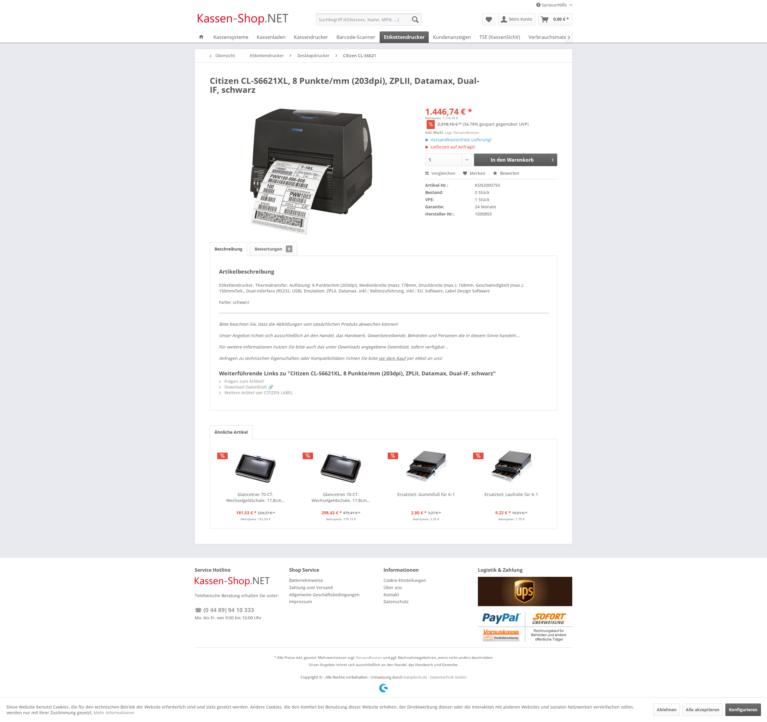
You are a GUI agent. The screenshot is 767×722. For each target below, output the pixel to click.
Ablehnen (667, 709)
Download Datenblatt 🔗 (248, 387)
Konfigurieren (743, 709)
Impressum (300, 601)
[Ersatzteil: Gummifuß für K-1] (426, 468)
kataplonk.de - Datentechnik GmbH (435, 677)
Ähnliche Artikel (231, 432)
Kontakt (391, 594)
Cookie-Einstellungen (405, 580)
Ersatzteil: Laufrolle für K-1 (511, 494)
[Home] (201, 37)
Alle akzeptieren (702, 709)
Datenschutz (396, 601)
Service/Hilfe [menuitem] (554, 5)
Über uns (393, 587)
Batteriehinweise (306, 580)
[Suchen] (415, 19)
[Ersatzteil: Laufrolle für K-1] (511, 468)
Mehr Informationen (114, 712)
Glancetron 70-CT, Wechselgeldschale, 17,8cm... (255, 497)
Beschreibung (228, 249)
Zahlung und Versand (311, 587)
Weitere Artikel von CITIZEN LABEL (258, 392)
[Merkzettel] (488, 19)
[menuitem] (369, 19)
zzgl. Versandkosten (462, 132)
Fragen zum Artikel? (243, 381)
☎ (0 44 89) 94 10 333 (224, 610)
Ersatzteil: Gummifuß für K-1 (426, 494)
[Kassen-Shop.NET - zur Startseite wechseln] (243, 20)
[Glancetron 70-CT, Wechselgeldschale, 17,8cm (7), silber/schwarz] (256, 468)
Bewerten (509, 173)
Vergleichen (442, 173)
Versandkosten (369, 657)
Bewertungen (272, 249)
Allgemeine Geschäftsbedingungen (324, 594)
